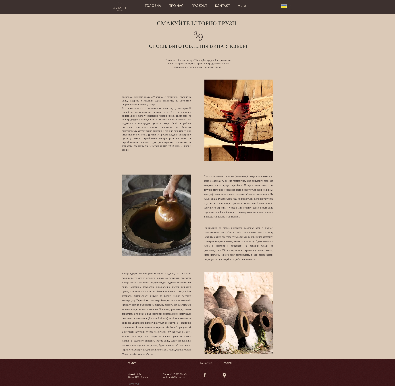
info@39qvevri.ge (176, 377)
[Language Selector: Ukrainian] (286, 6)
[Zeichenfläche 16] (205, 375)
